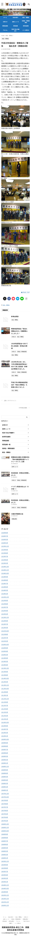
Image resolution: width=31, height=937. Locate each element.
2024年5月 (4, 590)
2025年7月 (4, 556)
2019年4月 (4, 665)
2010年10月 (5, 722)
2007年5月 (4, 814)
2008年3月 (4, 783)
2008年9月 (4, 770)
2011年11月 (5, 699)
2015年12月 (5, 668)
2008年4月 (4, 780)
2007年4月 (4, 817)
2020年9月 (4, 648)
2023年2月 (4, 614)
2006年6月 (4, 844)
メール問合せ (25, 30)
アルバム (6, 30)
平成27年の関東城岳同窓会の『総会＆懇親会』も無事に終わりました (19, 384)
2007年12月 (5, 794)
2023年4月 (4, 611)
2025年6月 (4, 560)
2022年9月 (4, 621)
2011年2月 (4, 716)
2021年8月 (4, 634)
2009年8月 (4, 746)
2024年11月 (5, 570)
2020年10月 (5, 644)
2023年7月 (4, 607)
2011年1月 (4, 719)
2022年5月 (4, 628)
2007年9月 (4, 800)
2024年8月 (4, 580)
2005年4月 (4, 875)
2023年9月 (4, 600)
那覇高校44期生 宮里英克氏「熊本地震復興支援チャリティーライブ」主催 (20, 459)
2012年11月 (5, 685)
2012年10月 (5, 689)
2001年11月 (5, 902)
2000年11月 (5, 905)
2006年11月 (5, 827)
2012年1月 (4, 695)
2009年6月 (4, 753)
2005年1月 (4, 882)
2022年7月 (4, 624)
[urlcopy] (26, 298)
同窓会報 (15, 26)
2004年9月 (4, 892)
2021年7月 (4, 638)
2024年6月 (4, 587)
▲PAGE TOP (25, 292)
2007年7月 (4, 807)
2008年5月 (4, 777)
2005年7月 (4, 871)
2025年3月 (4, 563)
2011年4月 (4, 709)
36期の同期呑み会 (17, 514)
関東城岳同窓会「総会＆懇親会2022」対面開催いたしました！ (19, 331)
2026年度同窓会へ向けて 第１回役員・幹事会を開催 (20, 345)
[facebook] (9, 298)
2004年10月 (5, 888)
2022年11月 (5, 617)
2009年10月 (5, 739)
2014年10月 (5, 678)
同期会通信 (5, 26)
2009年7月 (4, 749)
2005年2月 (4, 878)
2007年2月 (4, 821)
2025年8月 (4, 553)
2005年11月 (5, 861)
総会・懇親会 (25, 17)
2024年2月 (4, 594)
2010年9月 (4, 726)
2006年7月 (4, 841)
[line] (22, 298)
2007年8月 (4, 804)
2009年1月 (4, 763)
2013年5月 (4, 682)
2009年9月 (4, 743)
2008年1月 (4, 790)
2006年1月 (4, 858)
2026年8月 (4, 533)
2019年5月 (4, 661)
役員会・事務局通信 (26, 21)
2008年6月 (4, 773)
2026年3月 (4, 543)
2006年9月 (4, 834)
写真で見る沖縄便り (15, 30)
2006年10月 (5, 831)
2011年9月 (4, 702)
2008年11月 (5, 766)
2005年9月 (4, 865)
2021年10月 (5, 631)
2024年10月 (5, 573)
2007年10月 (5, 797)
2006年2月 (4, 855)
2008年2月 (4, 787)
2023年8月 (4, 604)
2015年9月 (4, 672)
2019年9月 (4, 658)
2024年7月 (4, 583)
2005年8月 (4, 868)
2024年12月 (5, 567)
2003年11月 (5, 895)
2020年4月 (4, 651)
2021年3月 (4, 641)
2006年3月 (4, 851)
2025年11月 (5, 546)
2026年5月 (4, 539)
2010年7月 (4, 729)
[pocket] (13, 298)
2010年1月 (4, 736)
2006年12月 (5, 824)
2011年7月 (4, 705)
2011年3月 (4, 712)
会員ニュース (15, 21)
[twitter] (4, 298)
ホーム (5, 17)
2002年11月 (5, 899)
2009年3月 (4, 760)
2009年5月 (4, 756)
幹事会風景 (15, 316)
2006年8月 (4, 838)
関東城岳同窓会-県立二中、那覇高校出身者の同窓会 (15, 928)
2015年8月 (4, 675)
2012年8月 (4, 692)
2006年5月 (4, 848)
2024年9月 (4, 577)
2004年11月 (5, 885)
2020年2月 (4, 655)
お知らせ (5, 21)
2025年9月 (4, 550)
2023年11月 (5, 597)
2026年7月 (4, 536)
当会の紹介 (15, 17)
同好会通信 (26, 26)
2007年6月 (4, 810)
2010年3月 (4, 733)
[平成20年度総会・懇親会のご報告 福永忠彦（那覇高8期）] (17, 298)
